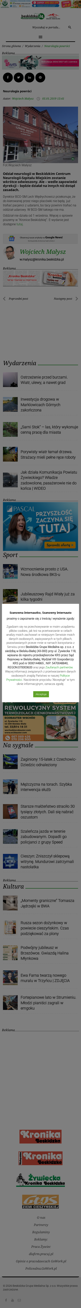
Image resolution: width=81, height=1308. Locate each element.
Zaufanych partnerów (59, 667)
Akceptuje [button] (41, 694)
